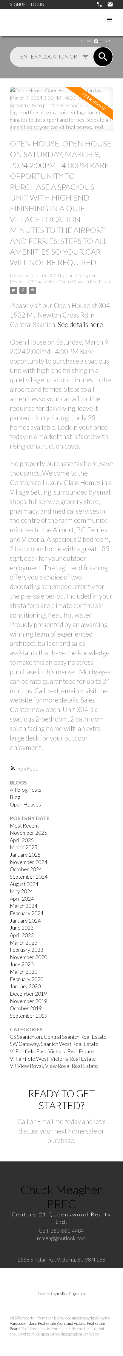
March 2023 (23, 943)
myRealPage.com (71, 1293)
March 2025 (23, 847)
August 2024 (24, 884)
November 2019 (28, 1001)
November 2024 (28, 862)
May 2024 (21, 891)
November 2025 (28, 833)
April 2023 (22, 935)
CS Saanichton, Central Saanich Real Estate (70, 281)
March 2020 (23, 972)
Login (37, 4)
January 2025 (25, 855)
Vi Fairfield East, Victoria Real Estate (52, 1051)
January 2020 (25, 986)
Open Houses (25, 804)
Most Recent (24, 826)
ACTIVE (86, 41)
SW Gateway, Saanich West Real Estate (54, 1044)
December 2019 (28, 994)
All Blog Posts (25, 790)
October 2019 (26, 1008)
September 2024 (28, 877)
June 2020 (21, 964)
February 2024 (26, 913)
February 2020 (26, 979)
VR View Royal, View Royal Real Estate (54, 1066)
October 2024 (26, 869)
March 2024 (23, 906)
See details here (80, 325)
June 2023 (21, 928)
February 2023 (26, 950)
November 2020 (28, 957)
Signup (17, 4)
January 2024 (25, 921)
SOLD (109, 41)
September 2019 (28, 1016)
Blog (15, 797)
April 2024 (22, 899)
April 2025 (22, 840)
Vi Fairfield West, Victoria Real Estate (53, 1059)
